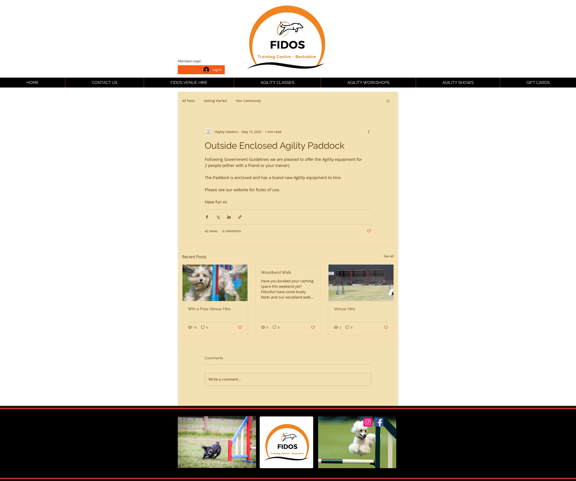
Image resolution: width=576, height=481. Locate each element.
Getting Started (215, 101)
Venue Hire (344, 308)
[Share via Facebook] (207, 217)
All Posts (188, 101)
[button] (388, 101)
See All (389, 256)
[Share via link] (240, 217)
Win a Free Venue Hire (209, 308)
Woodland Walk (276, 272)
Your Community (248, 101)
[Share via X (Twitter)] (218, 217)
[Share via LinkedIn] (229, 217)
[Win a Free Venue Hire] (215, 283)
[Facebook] (378, 422)
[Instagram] (367, 422)
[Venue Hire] (361, 283)
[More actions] (368, 131)
